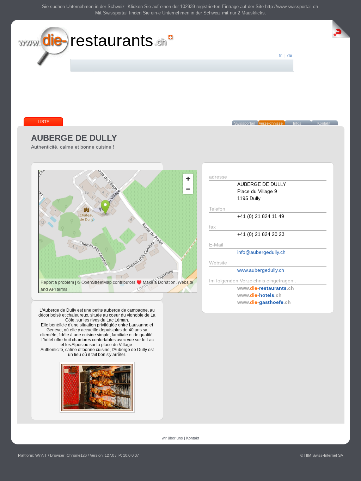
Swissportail (244, 123)
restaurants (111, 40)
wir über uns (172, 438)
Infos (297, 123)
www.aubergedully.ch (260, 270)
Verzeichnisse (271, 123)
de (289, 55)
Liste (43, 121)
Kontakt (323, 123)
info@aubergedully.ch (261, 252)
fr (280, 55)
